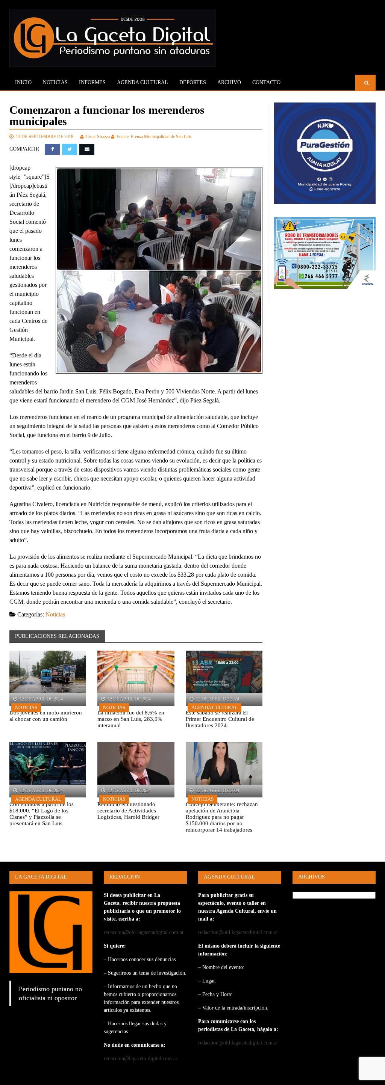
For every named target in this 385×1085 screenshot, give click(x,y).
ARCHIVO (229, 82)
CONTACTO (266, 82)
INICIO (23, 82)
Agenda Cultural (214, 707)
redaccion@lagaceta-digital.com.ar (140, 1058)
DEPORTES (192, 82)
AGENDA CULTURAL (142, 82)
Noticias (55, 82)
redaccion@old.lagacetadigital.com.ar (144, 932)
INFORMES (92, 82)
